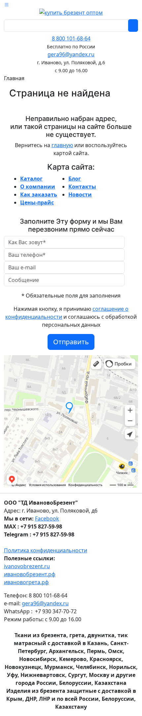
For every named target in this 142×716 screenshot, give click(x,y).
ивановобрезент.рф (29, 574)
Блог (74, 178)
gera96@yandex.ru (71, 54)
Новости (80, 194)
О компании (37, 186)
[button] (6, 4)
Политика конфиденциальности (45, 550)
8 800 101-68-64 (71, 38)
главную (62, 145)
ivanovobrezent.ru (27, 566)
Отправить (71, 341)
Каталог (31, 178)
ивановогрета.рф (26, 582)
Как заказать (38, 194)
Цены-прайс (37, 202)
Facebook (47, 518)
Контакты (82, 186)
